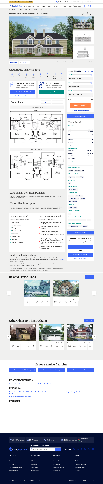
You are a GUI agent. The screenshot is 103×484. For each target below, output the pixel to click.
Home (10, 9)
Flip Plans (47, 102)
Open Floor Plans (43, 392)
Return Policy (34, 467)
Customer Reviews (80, 467)
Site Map (39, 480)
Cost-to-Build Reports (58, 467)
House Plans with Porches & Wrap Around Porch (22, 393)
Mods (64, 6)
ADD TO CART (80, 105)
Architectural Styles (14, 470)
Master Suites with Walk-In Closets (20, 396)
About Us (77, 460)
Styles (44, 6)
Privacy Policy (23, 480)
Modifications (56, 464)
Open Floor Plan (73, 201)
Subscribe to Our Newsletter (39, 446)
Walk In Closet (83, 226)
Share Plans (58, 102)
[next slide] (94, 293)
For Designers (56, 470)
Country (71, 170)
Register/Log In (35, 470)
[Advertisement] (51, 420)
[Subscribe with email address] (58, 449)
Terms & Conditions (13, 480)
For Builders (56, 474)
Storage (83, 198)
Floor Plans (13, 62)
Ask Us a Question (80, 116)
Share (91, 15)
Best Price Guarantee (80, 464)
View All (88, 320)
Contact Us (34, 464)
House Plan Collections (15, 474)
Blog (70, 6)
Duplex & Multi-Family (44, 384)
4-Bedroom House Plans (79, 370)
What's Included (57, 460)
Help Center (34, 460)
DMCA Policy (32, 480)
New (38, 6)
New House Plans (13, 464)
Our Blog (77, 474)
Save (83, 15)
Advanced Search (29, 6)
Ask (87, 15)
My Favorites (34, 474)
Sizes (49, 6)
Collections (57, 6)
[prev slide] (9, 293)
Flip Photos (25, 62)
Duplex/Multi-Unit (79, 170)
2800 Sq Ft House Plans (50, 370)
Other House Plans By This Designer (21, 370)
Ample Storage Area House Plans (76, 392)
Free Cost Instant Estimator (80, 254)
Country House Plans (16, 384)
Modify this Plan (51, 91)
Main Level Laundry (74, 198)
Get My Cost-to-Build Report (23, 91)
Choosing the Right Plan (15, 467)
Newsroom (77, 470)
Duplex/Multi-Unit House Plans (24, 9)
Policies (62, 259)
